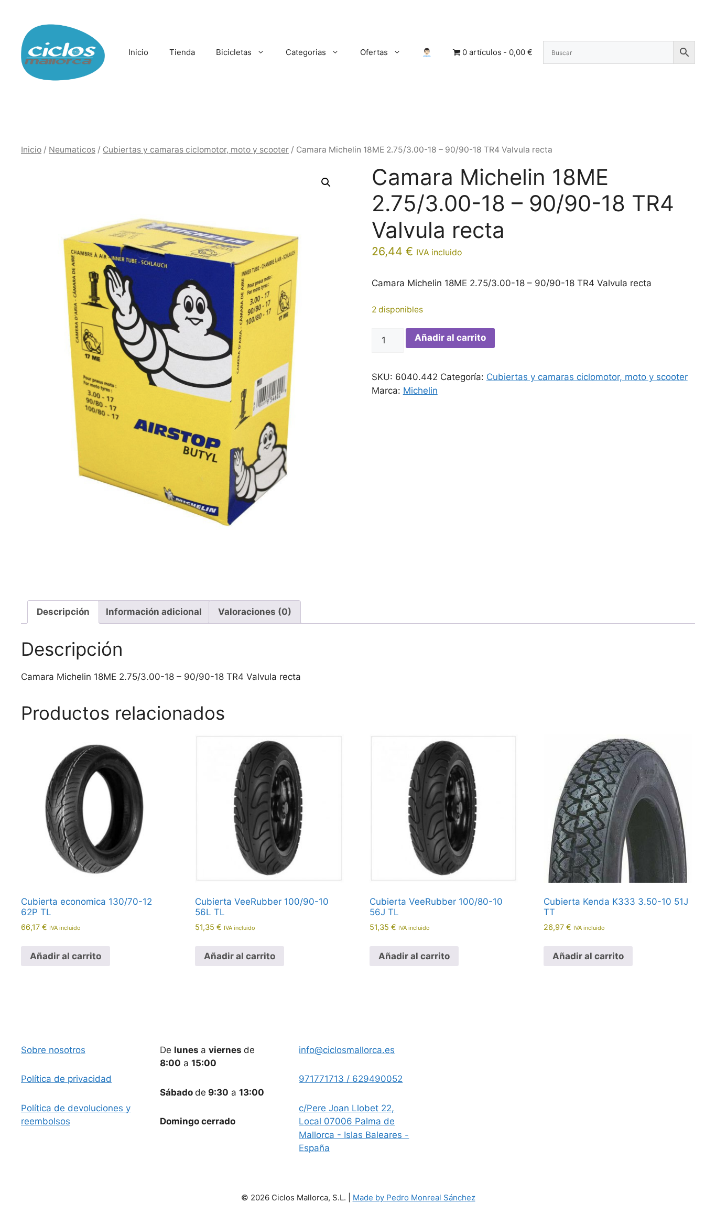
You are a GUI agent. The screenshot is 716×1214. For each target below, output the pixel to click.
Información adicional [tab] (154, 611)
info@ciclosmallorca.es (347, 1050)
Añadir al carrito (450, 337)
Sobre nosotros (53, 1050)
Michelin (420, 390)
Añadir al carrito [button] (65, 956)
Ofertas (374, 52)
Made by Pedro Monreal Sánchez (414, 1197)
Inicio (138, 52)
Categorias (306, 52)
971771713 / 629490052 (351, 1079)
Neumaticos (72, 150)
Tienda (182, 52)
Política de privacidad (66, 1079)
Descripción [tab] (63, 611)
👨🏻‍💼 (427, 52)
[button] (326, 182)
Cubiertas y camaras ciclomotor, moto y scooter (196, 150)
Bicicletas (234, 52)
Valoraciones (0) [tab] (254, 611)
